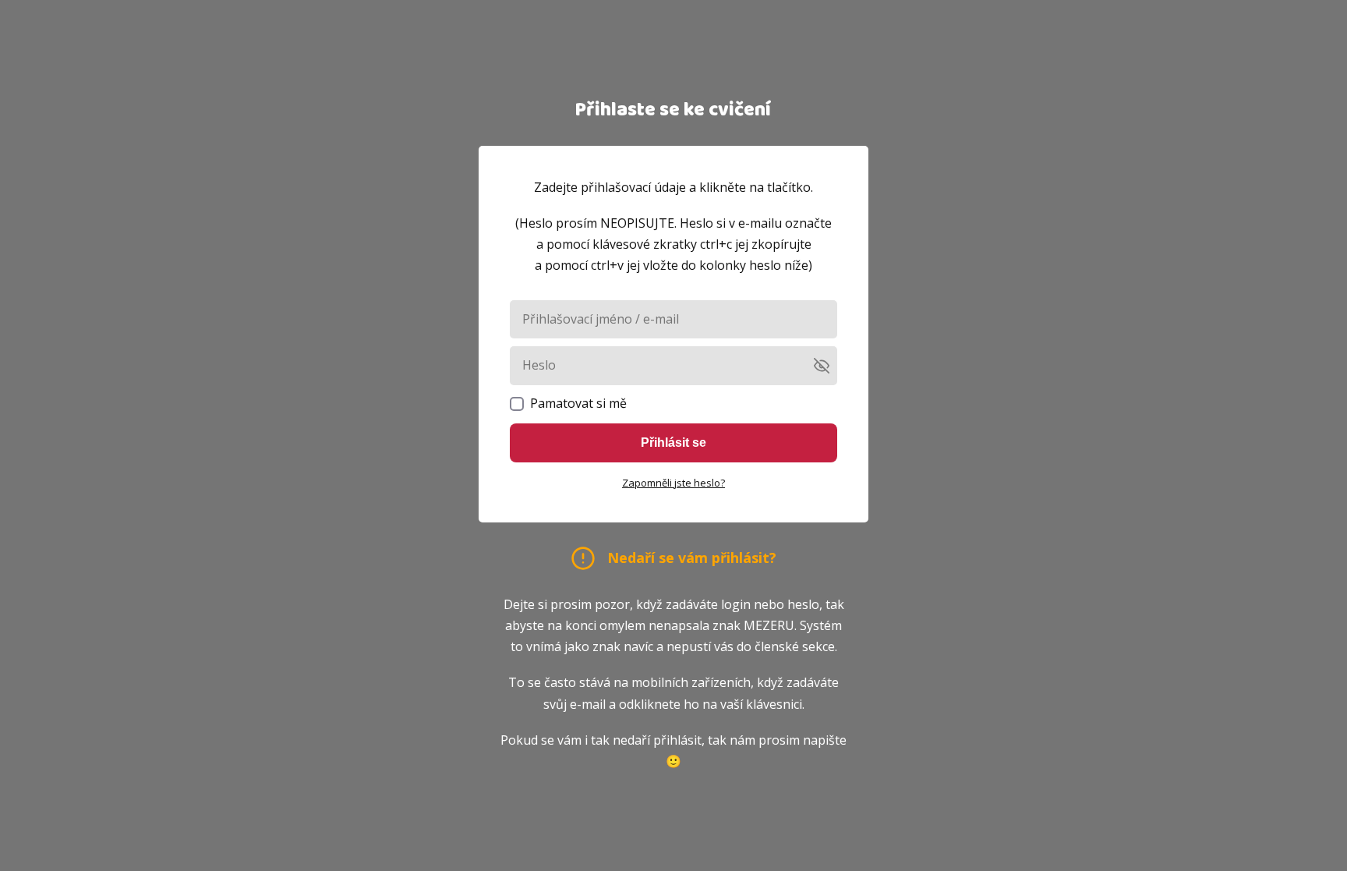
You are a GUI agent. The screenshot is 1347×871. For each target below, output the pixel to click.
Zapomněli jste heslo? (673, 483)
